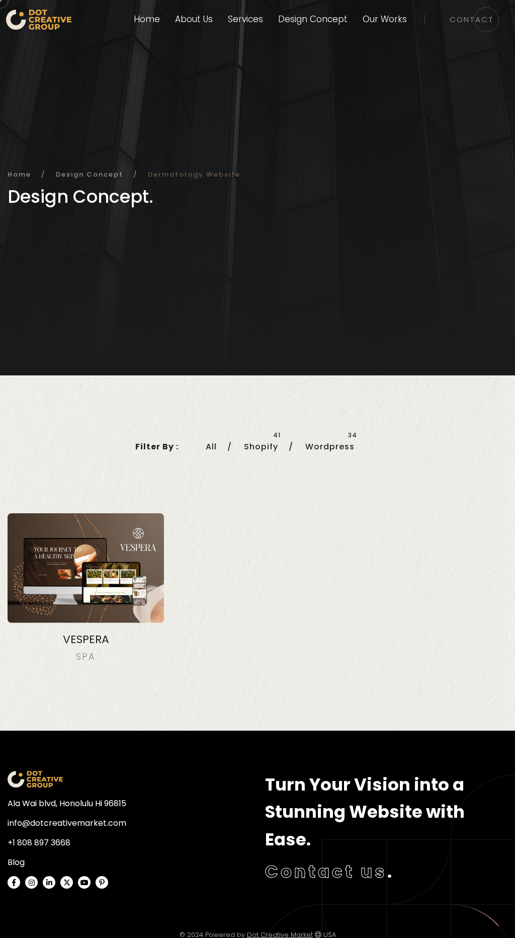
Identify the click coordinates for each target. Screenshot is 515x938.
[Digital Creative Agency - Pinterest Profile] (102, 882)
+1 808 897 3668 (39, 842)
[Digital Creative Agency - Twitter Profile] (66, 882)
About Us (194, 19)
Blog (16, 862)
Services (245, 19)
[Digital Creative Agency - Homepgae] (35, 779)
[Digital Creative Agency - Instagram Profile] (31, 882)
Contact (472, 19)
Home (147, 19)
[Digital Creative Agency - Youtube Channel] (84, 882)
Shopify (261, 446)
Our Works (385, 19)
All (211, 446)
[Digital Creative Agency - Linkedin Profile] (49, 882)
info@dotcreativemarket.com (67, 823)
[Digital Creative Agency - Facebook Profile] (14, 882)
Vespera (86, 639)
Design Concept (313, 19)
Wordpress (330, 446)
